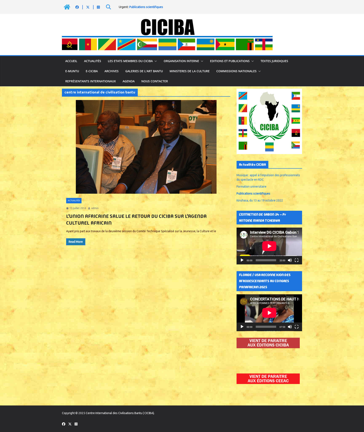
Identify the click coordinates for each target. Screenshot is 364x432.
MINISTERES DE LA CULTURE (190, 71)
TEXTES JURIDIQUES (274, 61)
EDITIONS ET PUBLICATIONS (230, 61)
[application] (269, 246)
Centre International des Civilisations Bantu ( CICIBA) (120, 413)
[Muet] (290, 260)
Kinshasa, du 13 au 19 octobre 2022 (260, 200)
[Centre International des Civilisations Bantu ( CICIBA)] (67, 7)
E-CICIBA (92, 71)
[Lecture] (242, 260)
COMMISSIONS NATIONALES (236, 71)
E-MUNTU (72, 71)
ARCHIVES (111, 71)
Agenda (129, 81)
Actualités (92, 61)
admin (95, 208)
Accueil (71, 61)
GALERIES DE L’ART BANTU (144, 71)
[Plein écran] (296, 260)
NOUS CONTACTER (154, 81)
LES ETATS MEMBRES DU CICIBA (130, 61)
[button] (155, 61)
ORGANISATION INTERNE (181, 61)
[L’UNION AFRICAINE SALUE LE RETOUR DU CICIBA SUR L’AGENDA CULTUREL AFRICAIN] (146, 147)
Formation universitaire (251, 186)
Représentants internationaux (90, 81)
